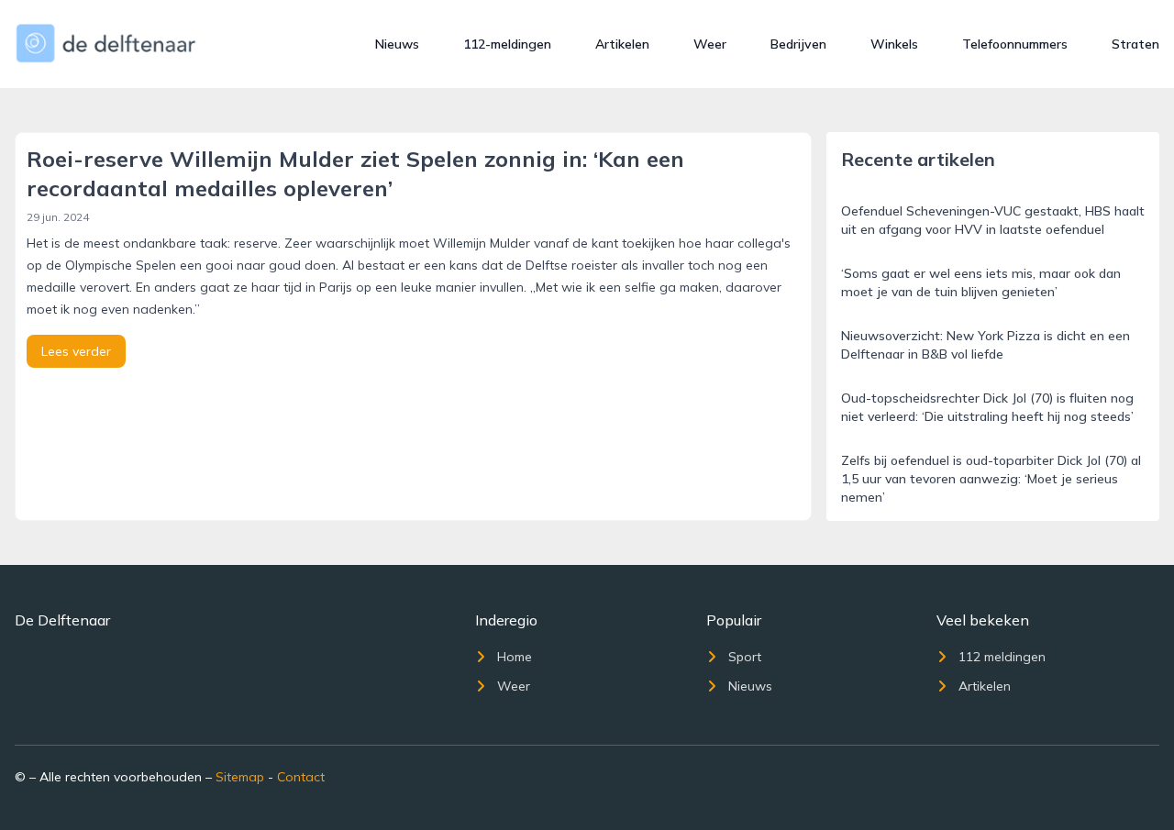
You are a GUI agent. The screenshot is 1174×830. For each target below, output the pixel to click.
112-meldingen (507, 44)
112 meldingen (1002, 656)
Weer (709, 44)
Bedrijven (798, 44)
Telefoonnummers (1015, 44)
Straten (1135, 44)
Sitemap (240, 777)
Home (514, 656)
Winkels (894, 44)
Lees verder (76, 351)
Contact (301, 777)
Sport (744, 656)
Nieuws (397, 44)
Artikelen (622, 44)
